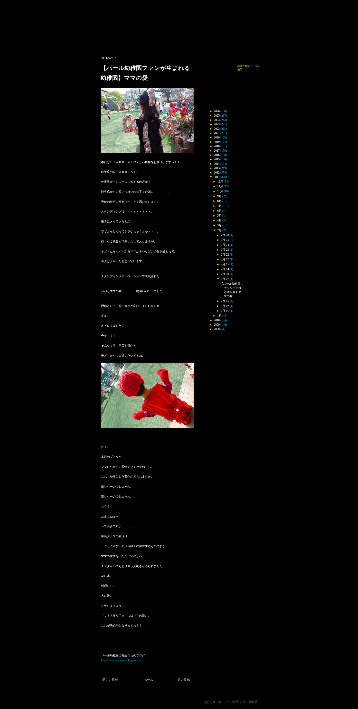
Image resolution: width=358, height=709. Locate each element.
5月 (219, 215)
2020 (217, 137)
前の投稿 (183, 679)
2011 (217, 177)
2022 (217, 128)
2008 (217, 329)
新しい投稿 (110, 679)
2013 (217, 168)
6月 (219, 210)
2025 (217, 115)
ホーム (148, 679)
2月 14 (225, 269)
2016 (217, 155)
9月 (219, 196)
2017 (217, 150)
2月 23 (225, 249)
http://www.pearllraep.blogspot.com (121, 660)
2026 (217, 111)
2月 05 (225, 301)
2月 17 (225, 259)
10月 (220, 191)
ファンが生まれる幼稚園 (240, 702)
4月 (219, 220)
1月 (219, 315)
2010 (217, 320)
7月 (219, 206)
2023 (217, 124)
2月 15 (225, 264)
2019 (217, 142)
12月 (220, 181)
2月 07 (225, 279)
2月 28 (225, 235)
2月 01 (225, 311)
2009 (217, 324)
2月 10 (225, 274)
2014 (217, 164)
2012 (217, 172)
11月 (220, 186)
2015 (217, 159)
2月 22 (225, 254)
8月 (219, 201)
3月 (219, 225)
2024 (217, 120)
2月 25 (225, 240)
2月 (219, 230)
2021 (217, 133)
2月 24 (225, 245)
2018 (217, 146)
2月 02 (225, 306)
